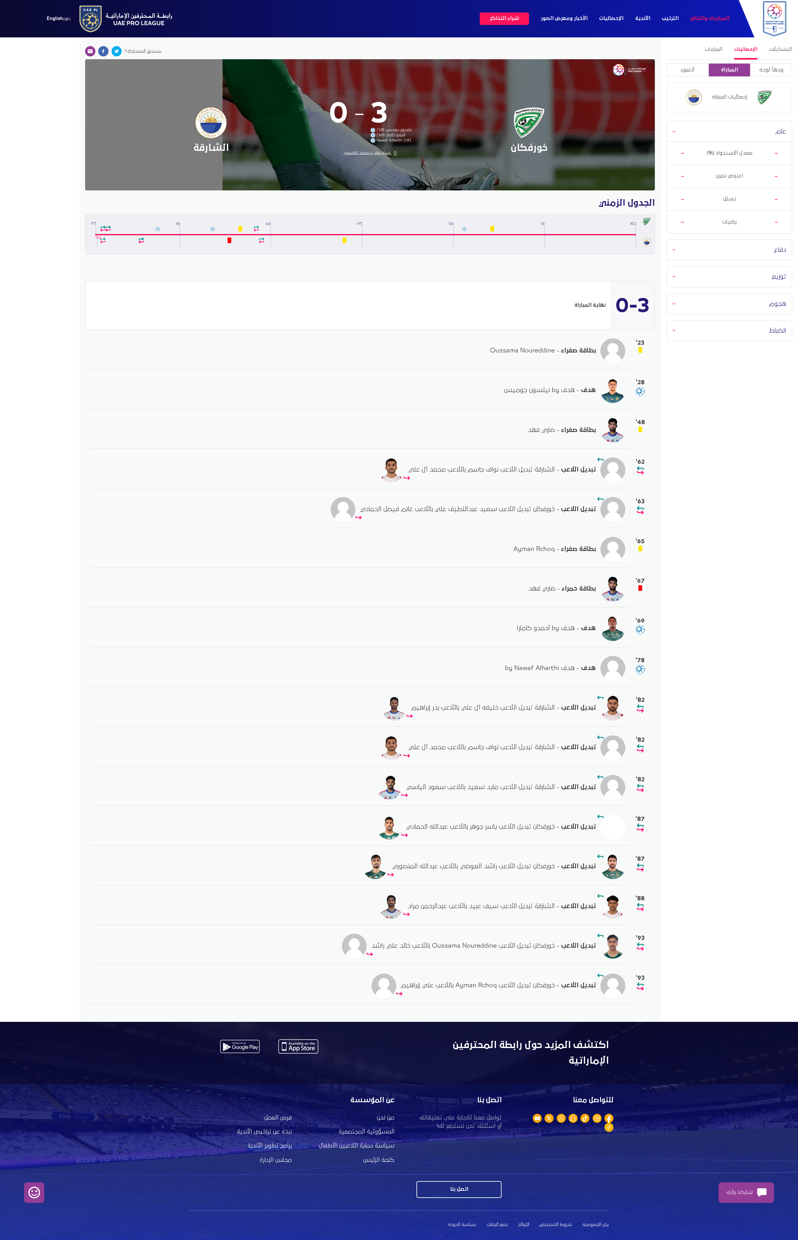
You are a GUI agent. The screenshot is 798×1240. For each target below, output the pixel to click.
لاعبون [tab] (688, 70)
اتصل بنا (459, 1189)
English (55, 19)
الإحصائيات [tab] (745, 49)
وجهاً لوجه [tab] (771, 70)
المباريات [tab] (713, 49)
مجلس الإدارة (276, 1160)
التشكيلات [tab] (780, 49)
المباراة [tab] (729, 70)
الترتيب (670, 18)
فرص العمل (278, 1117)
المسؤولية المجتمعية (366, 1131)
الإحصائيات (611, 18)
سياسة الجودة (462, 1225)
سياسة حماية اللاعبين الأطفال (356, 1145)
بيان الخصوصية (595, 1225)
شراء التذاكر (504, 18)
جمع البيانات (497, 1225)
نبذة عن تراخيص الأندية (264, 1131)
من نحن (385, 1117)
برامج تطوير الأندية (270, 1145)
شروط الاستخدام (555, 1225)
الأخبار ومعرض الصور (564, 18)
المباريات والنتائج (709, 18)
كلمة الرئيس (378, 1160)
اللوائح (523, 1225)
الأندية (642, 18)
